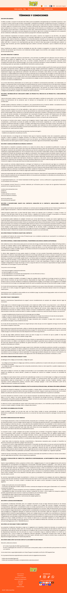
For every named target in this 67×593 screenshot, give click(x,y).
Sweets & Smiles (20, 586)
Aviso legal (20, 581)
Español (45, 6)
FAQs (24, 9)
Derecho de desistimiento (20, 579)
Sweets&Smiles (48, 9)
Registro (64, 6)
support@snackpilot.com (8, 180)
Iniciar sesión (59, 6)
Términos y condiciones (20, 577)
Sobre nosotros (18, 9)
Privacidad (20, 583)
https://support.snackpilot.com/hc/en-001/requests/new (40, 552)
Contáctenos (20, 575)
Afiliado (20, 584)
